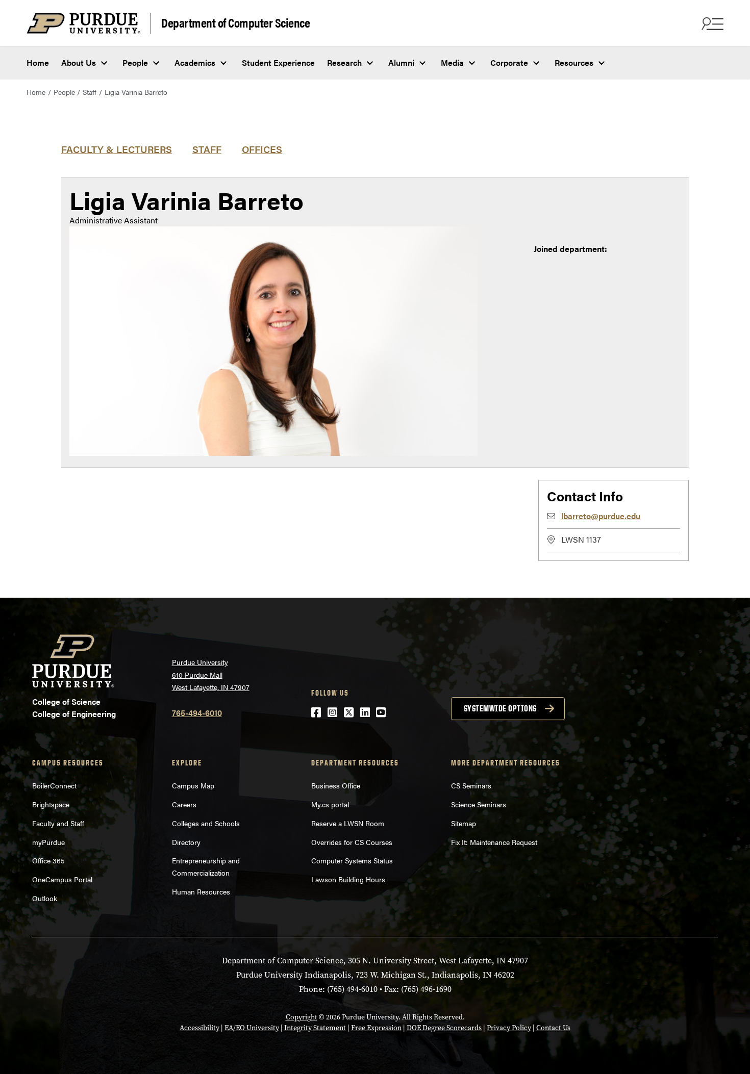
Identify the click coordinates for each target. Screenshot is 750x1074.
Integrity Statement (315, 1028)
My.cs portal (330, 804)
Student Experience (278, 62)
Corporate (509, 62)
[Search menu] (711, 23)
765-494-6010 (197, 713)
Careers (184, 804)
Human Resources (201, 891)
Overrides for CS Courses (351, 842)
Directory (186, 842)
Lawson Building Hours (348, 879)
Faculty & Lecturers (116, 149)
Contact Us (553, 1028)
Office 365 (48, 860)
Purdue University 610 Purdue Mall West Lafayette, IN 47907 (210, 674)
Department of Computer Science (235, 22)
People (135, 62)
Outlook (44, 898)
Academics (194, 62)
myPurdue (48, 842)
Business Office (335, 785)
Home (38, 62)
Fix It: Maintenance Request (494, 842)
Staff (89, 92)
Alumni (401, 62)
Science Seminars (478, 804)
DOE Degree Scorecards (444, 1028)
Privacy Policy (509, 1028)
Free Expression (376, 1028)
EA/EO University (251, 1028)
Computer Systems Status (352, 860)
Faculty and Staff (58, 823)
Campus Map (193, 785)
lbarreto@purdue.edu (600, 516)
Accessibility (199, 1028)
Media (452, 62)
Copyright (301, 1017)
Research (344, 62)
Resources (574, 62)
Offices (262, 149)
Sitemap (463, 823)
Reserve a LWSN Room (347, 823)
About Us (78, 62)
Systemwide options (500, 708)
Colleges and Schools (206, 823)
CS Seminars (471, 785)
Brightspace (50, 804)
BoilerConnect (54, 785)
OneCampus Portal (62, 879)
